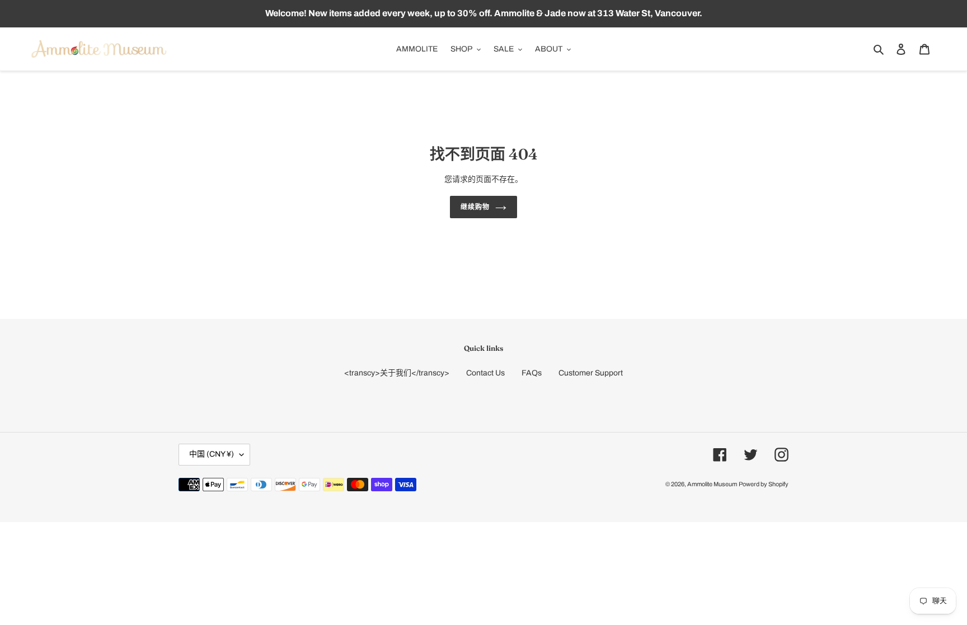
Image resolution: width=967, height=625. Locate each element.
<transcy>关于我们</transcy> (396, 373)
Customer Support (590, 373)
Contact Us (485, 373)
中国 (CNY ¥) (211, 454)
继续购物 (475, 207)
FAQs (532, 373)
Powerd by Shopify (763, 484)
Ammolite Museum (712, 484)
